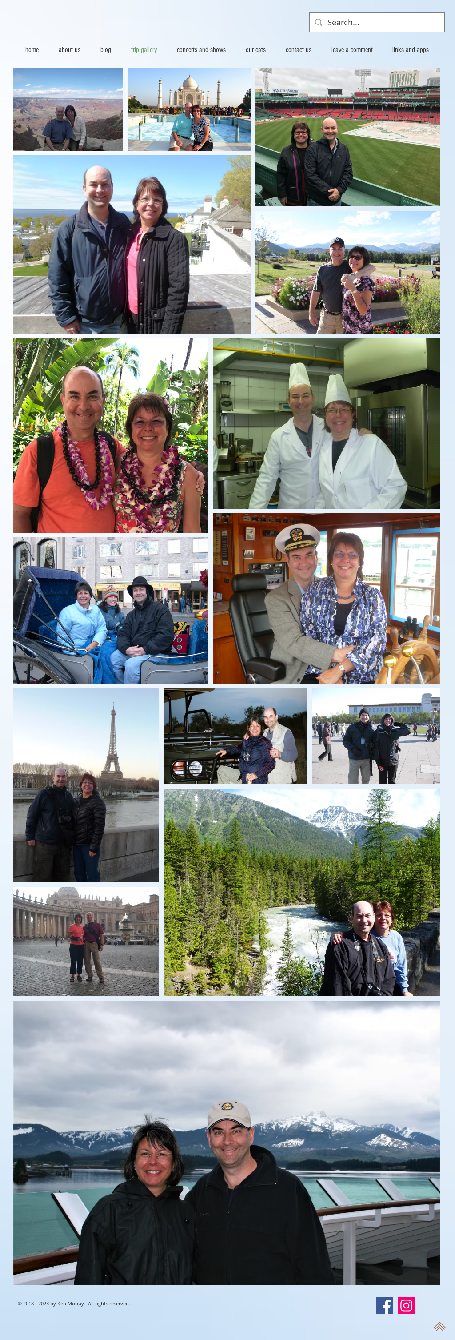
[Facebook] (384, 1305)
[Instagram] (406, 1305)
